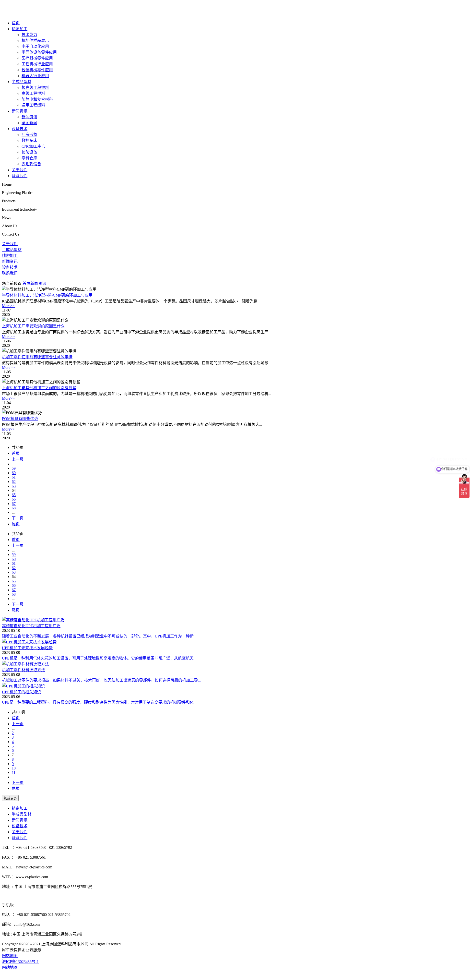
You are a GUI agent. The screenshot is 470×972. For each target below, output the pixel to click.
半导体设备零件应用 (39, 52)
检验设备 (29, 152)
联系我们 (19, 176)
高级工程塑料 (33, 93)
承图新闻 (29, 123)
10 (14, 768)
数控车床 (29, 140)
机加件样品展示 (35, 40)
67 (14, 504)
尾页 (16, 524)
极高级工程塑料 (35, 87)
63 (14, 486)
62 (14, 482)
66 (14, 499)
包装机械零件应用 (37, 70)
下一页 (18, 518)
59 (14, 468)
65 (14, 495)
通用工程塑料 (33, 105)
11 (13, 772)
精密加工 (19, 29)
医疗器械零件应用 (37, 58)
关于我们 (19, 170)
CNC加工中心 (34, 146)
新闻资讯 (19, 111)
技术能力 (29, 35)
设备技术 (19, 129)
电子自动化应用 (35, 46)
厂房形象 (29, 134)
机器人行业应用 (35, 76)
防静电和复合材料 (37, 99)
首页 (16, 23)
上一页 (18, 459)
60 (14, 473)
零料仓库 (29, 158)
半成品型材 (21, 82)
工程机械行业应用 (37, 64)
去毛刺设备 (31, 164)
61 (14, 477)
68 (14, 508)
